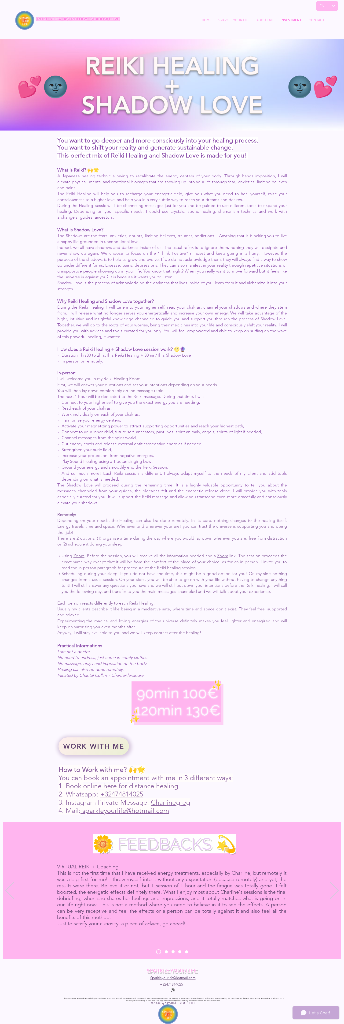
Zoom (78, 555)
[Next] (334, 891)
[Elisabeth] (173, 951)
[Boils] (166, 951)
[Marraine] (179, 951)
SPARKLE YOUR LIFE (171, 971)
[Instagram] (172, 990)
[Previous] (9, 891)
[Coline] (186, 951)
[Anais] (158, 951)
